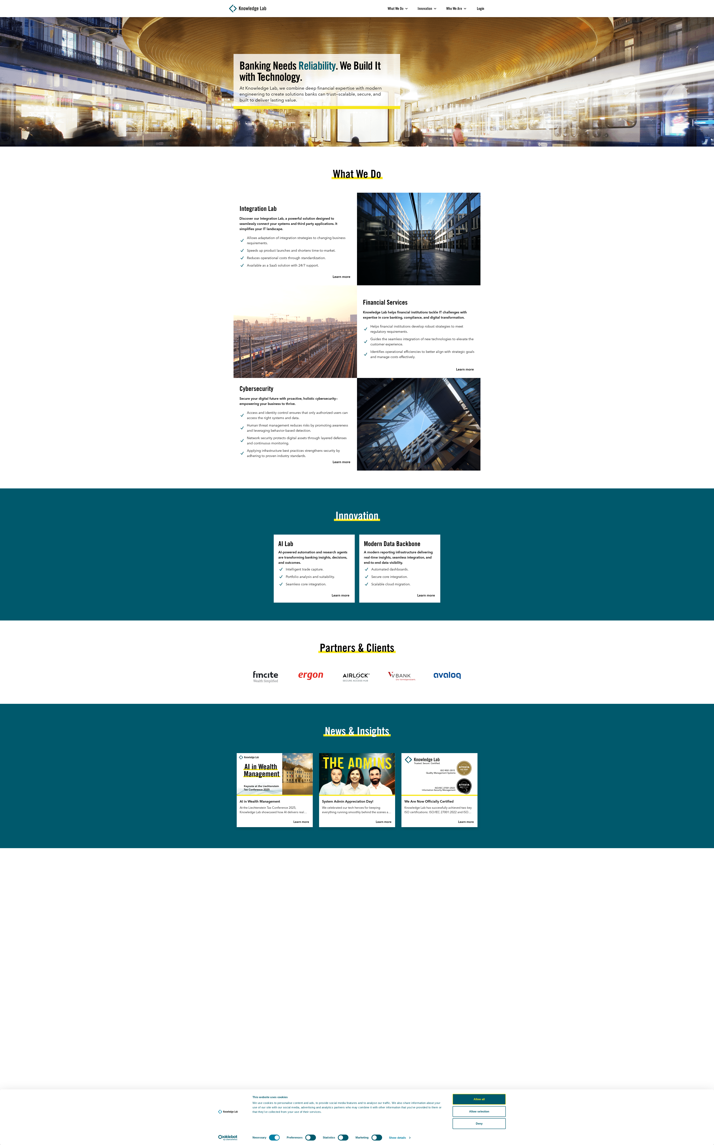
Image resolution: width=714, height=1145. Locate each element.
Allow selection (479, 1111)
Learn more (301, 822)
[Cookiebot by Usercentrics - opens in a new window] (228, 1138)
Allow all (479, 1099)
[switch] (310, 1138)
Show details (397, 1137)
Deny (479, 1123)
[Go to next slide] (466, 790)
